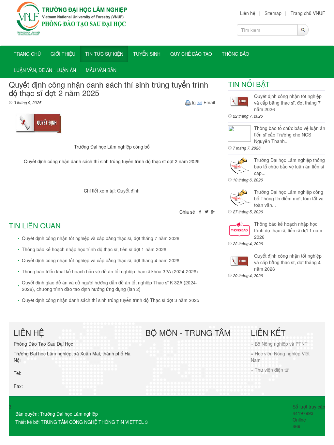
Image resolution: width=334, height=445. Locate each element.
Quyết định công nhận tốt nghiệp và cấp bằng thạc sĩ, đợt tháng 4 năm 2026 (100, 260)
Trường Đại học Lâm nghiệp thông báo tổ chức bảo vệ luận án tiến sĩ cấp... (289, 166)
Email (208, 102)
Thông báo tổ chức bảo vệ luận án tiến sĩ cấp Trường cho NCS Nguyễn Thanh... (289, 134)
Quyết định (128, 190)
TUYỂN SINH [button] (146, 53)
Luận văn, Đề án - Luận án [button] (45, 70)
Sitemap (273, 13)
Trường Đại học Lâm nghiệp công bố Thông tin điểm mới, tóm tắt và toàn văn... (289, 198)
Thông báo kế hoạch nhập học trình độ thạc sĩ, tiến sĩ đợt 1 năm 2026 (94, 249)
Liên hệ (247, 13)
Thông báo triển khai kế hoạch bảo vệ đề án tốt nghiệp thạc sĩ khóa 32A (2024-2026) (110, 271)
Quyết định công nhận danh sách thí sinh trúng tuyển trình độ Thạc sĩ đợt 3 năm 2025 (110, 300)
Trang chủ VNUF (308, 13)
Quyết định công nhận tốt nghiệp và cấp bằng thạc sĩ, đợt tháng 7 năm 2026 (100, 238)
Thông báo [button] (235, 53)
